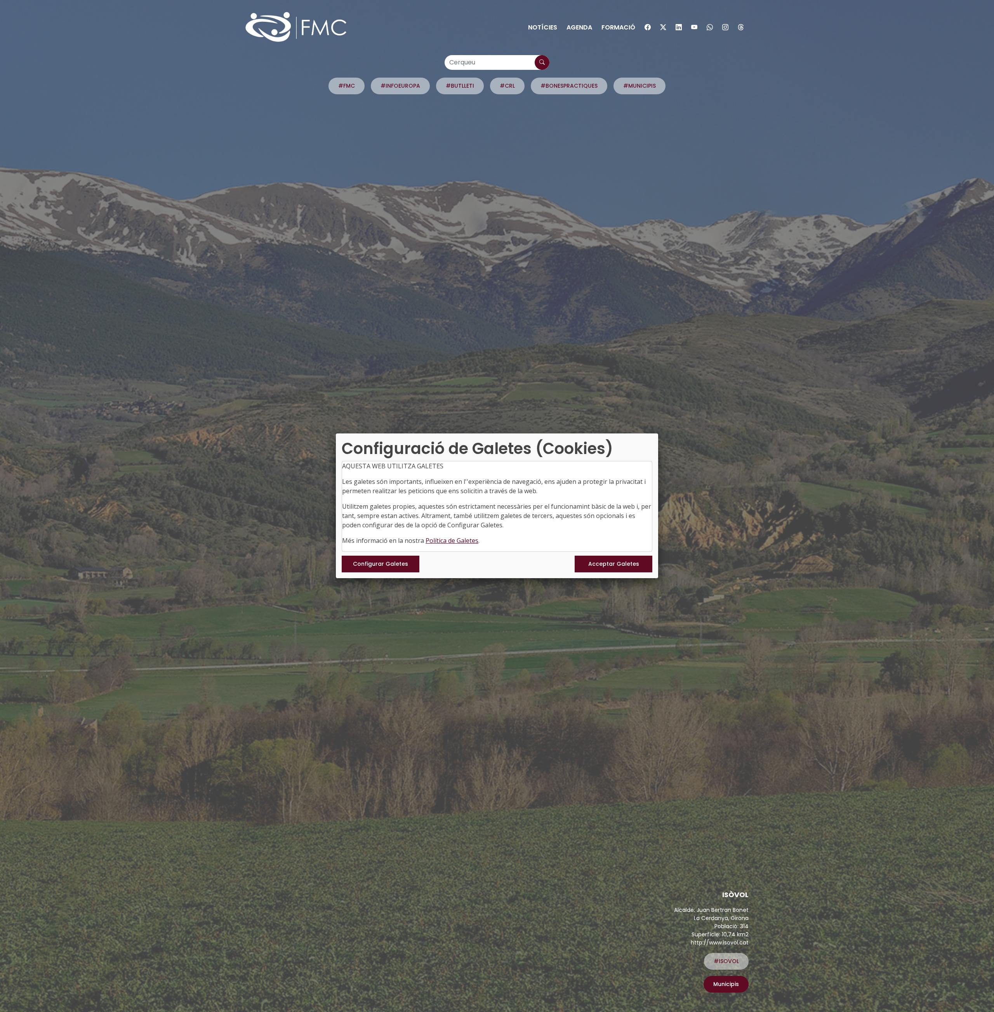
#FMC (346, 86)
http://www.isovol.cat (720, 942)
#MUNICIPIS (639, 86)
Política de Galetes (452, 540)
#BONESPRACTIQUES (569, 86)
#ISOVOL (726, 961)
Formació (618, 27)
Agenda (579, 27)
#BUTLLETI (460, 86)
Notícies (542, 27)
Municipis (726, 984)
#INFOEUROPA (400, 86)
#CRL (507, 86)
